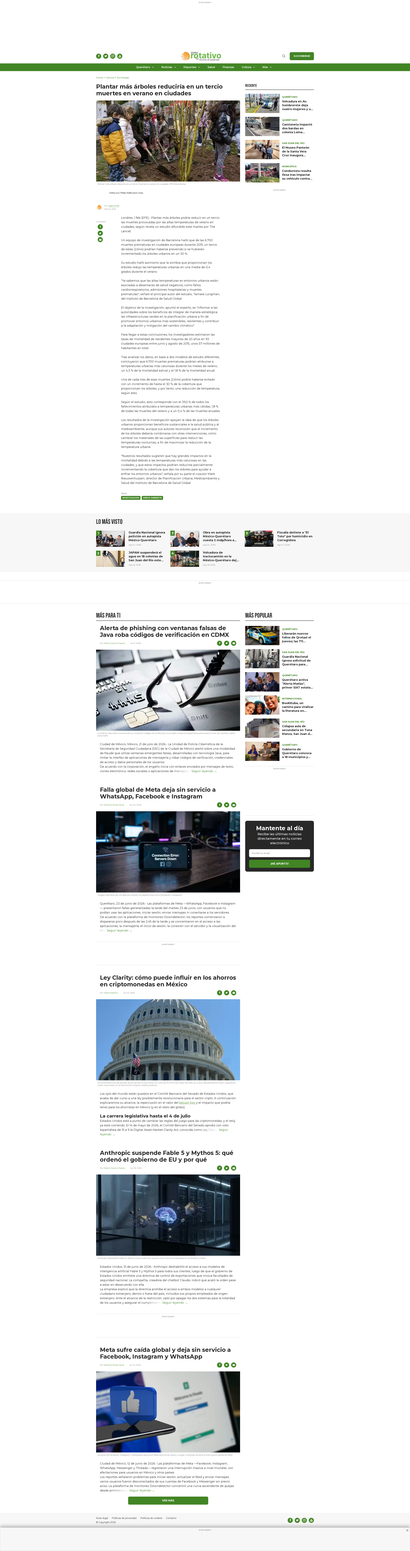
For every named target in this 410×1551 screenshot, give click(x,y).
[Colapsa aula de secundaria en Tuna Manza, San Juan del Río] (262, 727)
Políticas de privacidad (124, 1518)
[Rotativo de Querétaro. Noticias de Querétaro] (201, 56)
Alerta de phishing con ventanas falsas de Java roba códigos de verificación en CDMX (164, 631)
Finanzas (228, 67)
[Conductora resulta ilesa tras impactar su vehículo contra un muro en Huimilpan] (262, 172)
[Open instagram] (112, 56)
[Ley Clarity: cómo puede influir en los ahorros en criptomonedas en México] (168, 1039)
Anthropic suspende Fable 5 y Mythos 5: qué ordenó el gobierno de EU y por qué (166, 1156)
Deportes (190, 67)
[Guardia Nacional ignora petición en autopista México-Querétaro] (110, 538)
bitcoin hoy (187, 1103)
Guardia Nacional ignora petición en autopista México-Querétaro (147, 536)
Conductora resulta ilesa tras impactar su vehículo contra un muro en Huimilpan (296, 178)
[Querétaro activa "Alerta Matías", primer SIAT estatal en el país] (262, 681)
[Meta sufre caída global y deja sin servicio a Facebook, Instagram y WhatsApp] (168, 1411)
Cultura (246, 67)
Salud (211, 67)
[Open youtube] (119, 56)
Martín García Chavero (114, 643)
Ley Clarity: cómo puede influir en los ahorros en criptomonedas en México (168, 981)
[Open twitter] (105, 56)
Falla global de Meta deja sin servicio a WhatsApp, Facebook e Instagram (158, 793)
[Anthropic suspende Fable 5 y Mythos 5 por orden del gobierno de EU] (168, 1214)
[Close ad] (407, 1530)
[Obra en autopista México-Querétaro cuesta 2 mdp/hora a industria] (184, 538)
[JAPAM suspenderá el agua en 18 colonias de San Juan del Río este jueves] (110, 558)
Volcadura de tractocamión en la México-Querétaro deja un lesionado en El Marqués (220, 560)
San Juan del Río (293, 143)
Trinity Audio (126, 193)
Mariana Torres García (114, 805)
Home (99, 77)
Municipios (289, 166)
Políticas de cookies (151, 1518)
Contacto (171, 1518)
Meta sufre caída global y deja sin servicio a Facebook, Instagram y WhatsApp (165, 1353)
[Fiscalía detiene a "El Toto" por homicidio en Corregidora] (259, 538)
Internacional (292, 698)
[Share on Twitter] (100, 233)
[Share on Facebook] (100, 226)
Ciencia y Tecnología (117, 77)
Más (265, 67)
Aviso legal (102, 1518)
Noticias (166, 67)
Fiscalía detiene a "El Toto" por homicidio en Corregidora (294, 536)
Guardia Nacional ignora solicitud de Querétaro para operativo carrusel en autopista (296, 664)
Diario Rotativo (111, 993)
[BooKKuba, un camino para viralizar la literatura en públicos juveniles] (262, 704)
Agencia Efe (113, 205)
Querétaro (143, 67)
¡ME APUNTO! (280, 863)
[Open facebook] (98, 56)
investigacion (130, 498)
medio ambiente (152, 498)
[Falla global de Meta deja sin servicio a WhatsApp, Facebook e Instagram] (168, 851)
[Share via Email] (100, 239)
